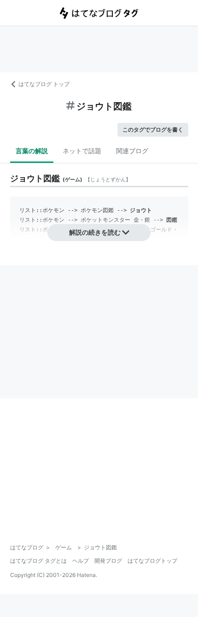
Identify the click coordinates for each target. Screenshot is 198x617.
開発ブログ (108, 560)
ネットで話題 (82, 151)
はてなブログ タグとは (38, 560)
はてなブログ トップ (44, 84)
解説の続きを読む (95, 232)
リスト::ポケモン (41, 210)
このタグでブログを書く (152, 129)
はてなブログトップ (152, 560)
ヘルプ (80, 560)
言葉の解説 (32, 151)
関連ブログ (132, 151)
